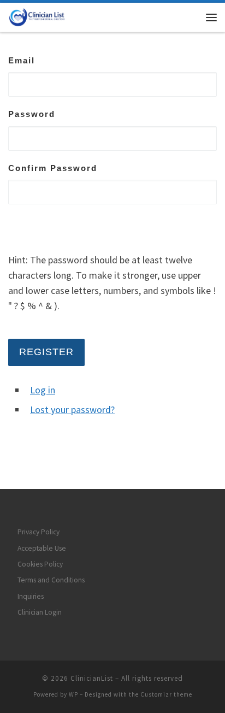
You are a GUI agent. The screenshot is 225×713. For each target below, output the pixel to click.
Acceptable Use (41, 548)
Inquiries (30, 596)
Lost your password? (72, 409)
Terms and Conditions (51, 580)
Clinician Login (39, 612)
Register (46, 351)
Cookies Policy (40, 564)
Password (31, 114)
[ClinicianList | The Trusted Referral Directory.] (41, 15)
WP (73, 694)
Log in (42, 390)
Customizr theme (166, 694)
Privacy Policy (38, 532)
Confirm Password (52, 168)
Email (21, 60)
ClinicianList (91, 678)
